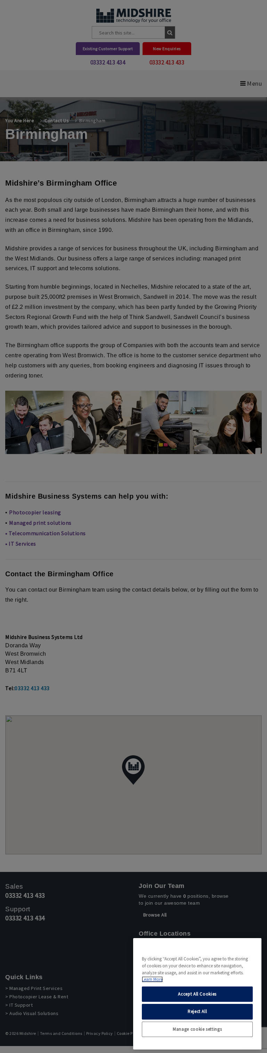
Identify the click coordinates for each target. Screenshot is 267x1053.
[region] (197, 994)
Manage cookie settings (197, 1029)
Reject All (197, 1011)
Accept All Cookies (197, 994)
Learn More (152, 979)
